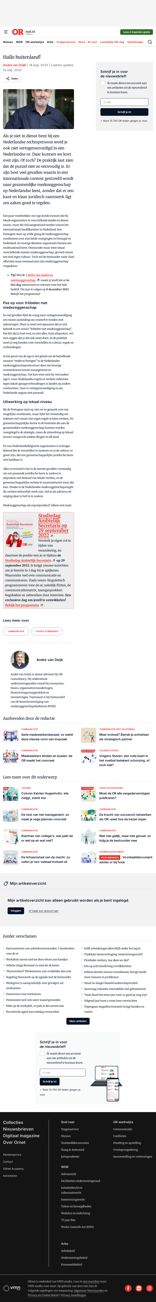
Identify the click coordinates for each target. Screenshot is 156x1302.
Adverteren (10, 1175)
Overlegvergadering (125, 1149)
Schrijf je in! (124, 111)
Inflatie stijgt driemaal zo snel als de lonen (32, 965)
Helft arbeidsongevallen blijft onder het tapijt (112, 948)
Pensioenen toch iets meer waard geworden (33, 1000)
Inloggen (16, 910)
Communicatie (122, 1129)
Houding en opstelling (127, 1143)
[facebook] (128, 1288)
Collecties (13, 1122)
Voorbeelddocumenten (75, 1143)
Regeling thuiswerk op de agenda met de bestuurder (38, 977)
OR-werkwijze (123, 1122)
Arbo (64, 1244)
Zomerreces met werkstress (23, 994)
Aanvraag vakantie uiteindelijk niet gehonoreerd (115, 989)
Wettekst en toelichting (75, 1213)
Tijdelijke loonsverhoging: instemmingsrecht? (113, 954)
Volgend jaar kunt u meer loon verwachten (110, 1000)
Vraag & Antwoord (72, 1149)
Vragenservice (70, 1129)
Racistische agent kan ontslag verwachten (32, 1011)
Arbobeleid (68, 1251)
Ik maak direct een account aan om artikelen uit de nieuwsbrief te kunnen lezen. (127, 87)
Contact (8, 1161)
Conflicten (119, 1136)
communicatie (16, 631)
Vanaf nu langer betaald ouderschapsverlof (111, 983)
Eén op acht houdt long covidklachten (107, 966)
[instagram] (149, 1288)
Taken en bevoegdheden (76, 1206)
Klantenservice (12, 1154)
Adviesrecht (68, 1174)
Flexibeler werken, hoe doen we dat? (106, 960)
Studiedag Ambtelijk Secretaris (28, 560)
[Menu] (6, 32)
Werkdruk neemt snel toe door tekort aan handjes (37, 959)
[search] (150, 42)
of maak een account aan (43, 910)
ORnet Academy (13, 1168)
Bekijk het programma (22, 605)
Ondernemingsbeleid (74, 1257)
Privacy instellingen (73, 1295)
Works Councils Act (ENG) (77, 1227)
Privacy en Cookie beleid (43, 1295)
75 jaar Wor (68, 1220)
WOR (64, 1167)
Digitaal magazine (21, 1135)
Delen (14, 78)
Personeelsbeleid (71, 1264)
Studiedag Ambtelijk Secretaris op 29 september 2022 (53, 525)
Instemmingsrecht (73, 1199)
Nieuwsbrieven (18, 1129)
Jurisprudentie (70, 1156)
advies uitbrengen (47, 631)
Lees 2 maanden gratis (136, 31)
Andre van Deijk (14, 65)
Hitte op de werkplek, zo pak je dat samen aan (35, 1006)
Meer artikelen (78, 1021)
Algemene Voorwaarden (89, 1290)
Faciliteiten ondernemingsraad (80, 1181)
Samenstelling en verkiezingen (132, 1156)
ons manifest (91, 1281)
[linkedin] (138, 1288)
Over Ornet (14, 1142)
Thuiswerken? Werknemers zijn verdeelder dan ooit (38, 971)
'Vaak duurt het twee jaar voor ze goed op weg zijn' (115, 995)
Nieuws (66, 1136)
